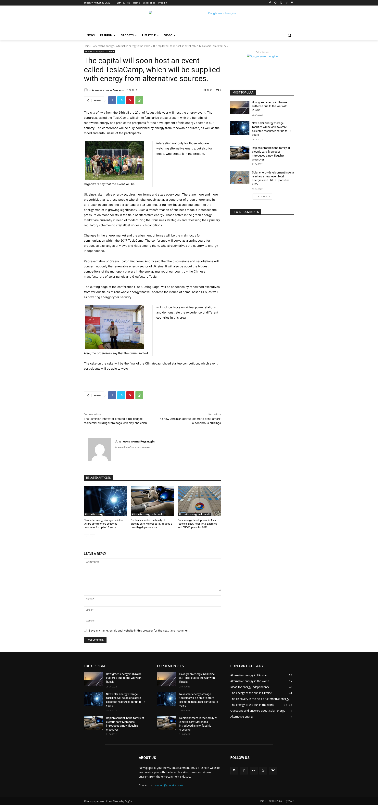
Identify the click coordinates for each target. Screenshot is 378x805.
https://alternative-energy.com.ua (132, 447)
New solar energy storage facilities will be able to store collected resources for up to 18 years (103, 524)
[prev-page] (86, 536)
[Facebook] (270, 3)
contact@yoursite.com (168, 785)
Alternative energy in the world (133, 46)
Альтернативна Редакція (108, 89)
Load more (261, 196)
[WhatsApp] (139, 100)
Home (87, 46)
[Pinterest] (130, 100)
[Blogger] (234, 770)
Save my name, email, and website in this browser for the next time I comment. (139, 630)
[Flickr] (253, 770)
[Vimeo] (286, 3)
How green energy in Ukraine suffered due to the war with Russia (269, 106)
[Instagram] (275, 3)
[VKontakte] (273, 770)
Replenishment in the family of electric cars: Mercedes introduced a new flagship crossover (151, 524)
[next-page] (92, 536)
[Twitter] (281, 3)
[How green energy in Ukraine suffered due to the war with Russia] (239, 107)
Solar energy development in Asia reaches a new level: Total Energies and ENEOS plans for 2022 (197, 524)
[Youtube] (292, 3)
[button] (289, 35)
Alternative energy (103, 46)
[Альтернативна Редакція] (86, 90)
